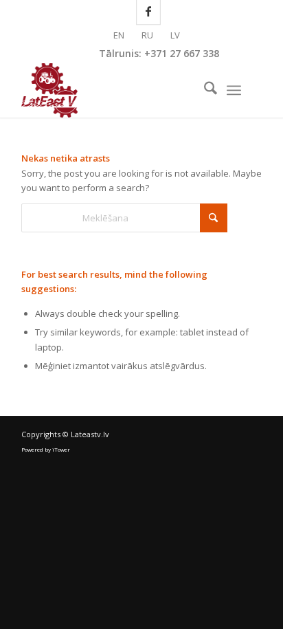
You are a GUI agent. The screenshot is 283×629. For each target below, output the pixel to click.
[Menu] (234, 90)
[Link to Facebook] (251, 90)
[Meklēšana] (203, 90)
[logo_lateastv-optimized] (117, 90)
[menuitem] (203, 90)
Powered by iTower (45, 449)
